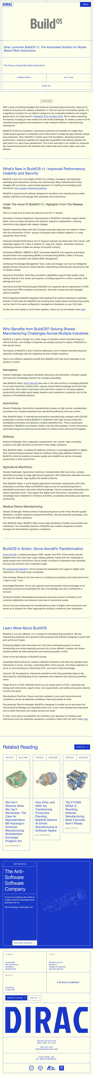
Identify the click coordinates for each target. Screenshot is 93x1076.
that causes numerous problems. (31, 188)
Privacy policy (56, 962)
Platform (10, 962)
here (83, 309)
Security (53, 964)
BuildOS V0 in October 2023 (49, 116)
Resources (10, 969)
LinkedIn (9, 987)
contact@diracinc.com (46, 1049)
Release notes (56, 969)
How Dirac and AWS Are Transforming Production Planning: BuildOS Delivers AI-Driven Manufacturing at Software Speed (46, 816)
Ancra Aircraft (30, 383)
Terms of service (57, 966)
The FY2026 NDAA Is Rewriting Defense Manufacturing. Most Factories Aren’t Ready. (75, 813)
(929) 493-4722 (46, 1047)
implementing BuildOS (17, 569)
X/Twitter (10, 989)
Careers (9, 966)
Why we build (11, 964)
